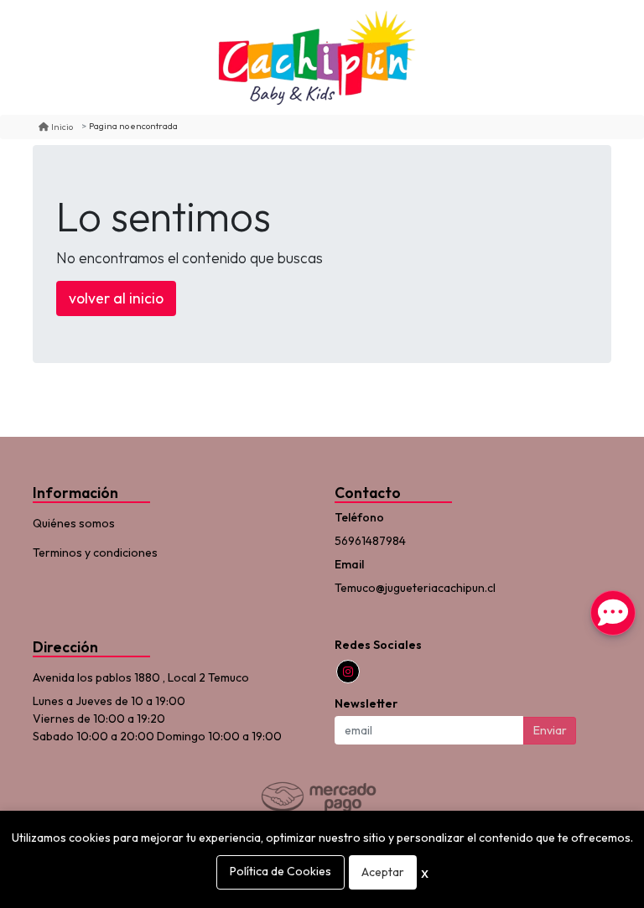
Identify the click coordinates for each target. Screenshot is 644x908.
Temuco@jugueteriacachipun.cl (415, 587)
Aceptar (382, 871)
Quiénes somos (74, 523)
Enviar (550, 730)
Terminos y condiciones (95, 552)
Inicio (62, 126)
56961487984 (370, 540)
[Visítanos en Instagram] (348, 671)
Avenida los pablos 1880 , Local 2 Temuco (141, 677)
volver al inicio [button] (116, 298)
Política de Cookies (280, 871)
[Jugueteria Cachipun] (316, 57)
